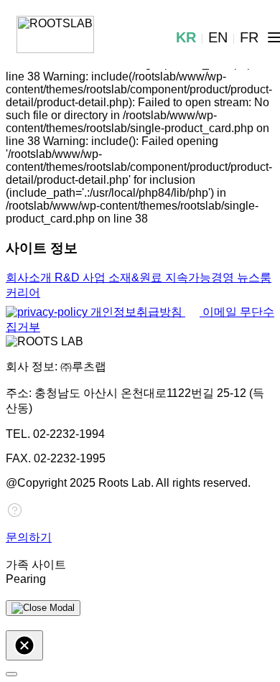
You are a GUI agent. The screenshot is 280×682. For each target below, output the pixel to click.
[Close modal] (43, 608)
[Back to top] (11, 674)
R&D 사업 (81, 277)
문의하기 (29, 537)
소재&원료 (136, 277)
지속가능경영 (201, 277)
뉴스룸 (254, 277)
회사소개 (30, 277)
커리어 (23, 292)
